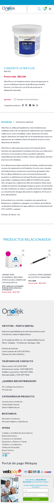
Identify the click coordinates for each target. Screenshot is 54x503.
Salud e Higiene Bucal (10, 407)
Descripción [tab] (6, 122)
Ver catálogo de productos (13, 387)
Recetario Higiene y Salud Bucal (15, 421)
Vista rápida (23, 255)
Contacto (6, 453)
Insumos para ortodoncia (12, 401)
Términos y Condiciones (12, 444)
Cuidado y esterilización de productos (17, 433)
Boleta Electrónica (9, 436)
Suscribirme (35, 499)
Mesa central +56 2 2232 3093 (14, 366)
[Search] (39, 9)
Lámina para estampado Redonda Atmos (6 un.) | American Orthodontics (14, 278)
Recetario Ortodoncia (11, 418)
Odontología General (10, 404)
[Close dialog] (51, 479)
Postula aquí (7, 389)
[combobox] (35, 494)
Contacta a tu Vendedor (12, 439)
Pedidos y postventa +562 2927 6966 (17, 372)
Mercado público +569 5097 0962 (15, 375)
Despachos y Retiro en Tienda (14, 441)
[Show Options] (46, 494)
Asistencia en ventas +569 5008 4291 (17, 369)
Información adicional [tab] (24, 122)
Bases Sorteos (8, 450)
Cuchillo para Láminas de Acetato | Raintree (39, 275)
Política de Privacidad (10, 447)
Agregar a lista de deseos (28, 99)
